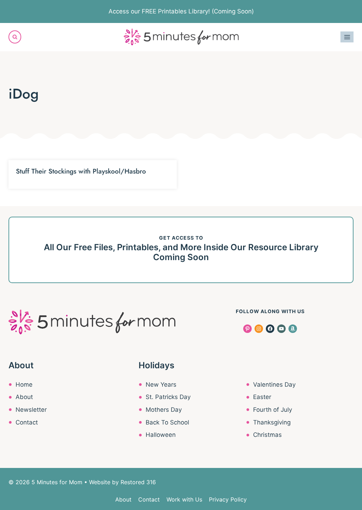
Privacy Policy (228, 499)
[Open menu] (347, 36)
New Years (161, 384)
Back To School (167, 422)
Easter (262, 396)
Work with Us (184, 499)
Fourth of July (272, 409)
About (24, 396)
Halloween (161, 434)
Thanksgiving (272, 422)
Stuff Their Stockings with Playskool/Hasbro (81, 171)
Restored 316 (138, 482)
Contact (27, 422)
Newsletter (31, 409)
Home (24, 384)
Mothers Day (164, 409)
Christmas (267, 434)
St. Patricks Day (168, 396)
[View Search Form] (14, 36)
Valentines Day (274, 384)
